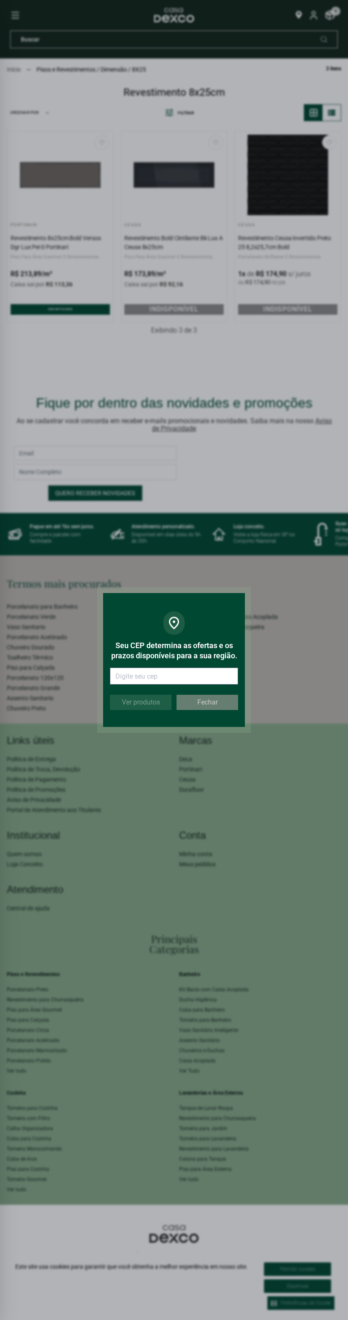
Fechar (207, 702)
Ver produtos (141, 702)
